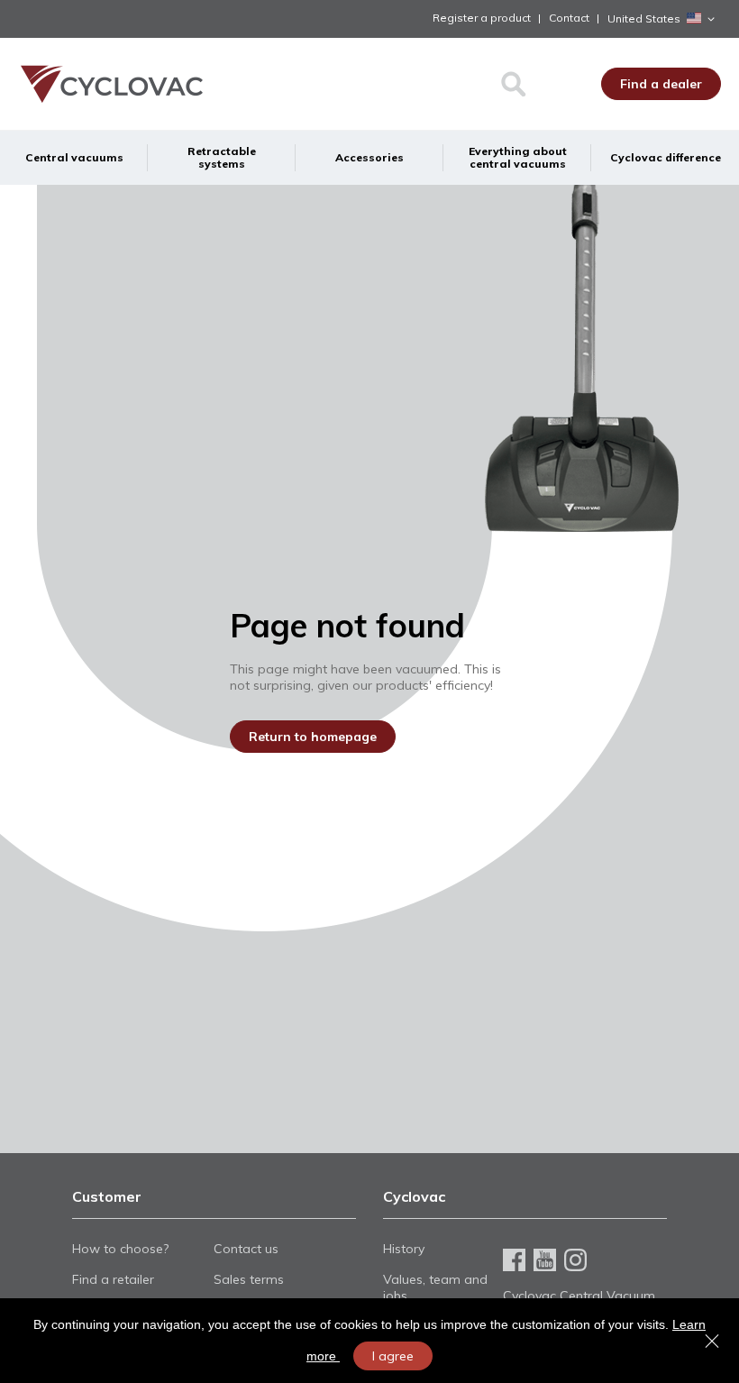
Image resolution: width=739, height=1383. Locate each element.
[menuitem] (74, 158)
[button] (664, 19)
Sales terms (249, 1279)
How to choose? (120, 1249)
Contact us (246, 1249)
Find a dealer (661, 84)
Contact (569, 17)
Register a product (482, 17)
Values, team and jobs (435, 1287)
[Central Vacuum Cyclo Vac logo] (98, 83)
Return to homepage (313, 736)
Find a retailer (113, 1279)
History (403, 1249)
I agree (393, 1356)
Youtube (545, 1260)
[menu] (369, 158)
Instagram (575, 1260)
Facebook (514, 1260)
